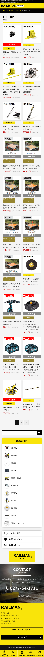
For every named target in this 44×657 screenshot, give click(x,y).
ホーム (3, 10)
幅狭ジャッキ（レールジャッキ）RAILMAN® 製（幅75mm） (32, 51)
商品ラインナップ (15, 10)
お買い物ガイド (15, 539)
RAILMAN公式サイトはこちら (22, 630)
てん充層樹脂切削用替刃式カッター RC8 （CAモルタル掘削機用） (32, 89)
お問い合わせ (14, 545)
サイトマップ (22, 637)
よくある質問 (14, 533)
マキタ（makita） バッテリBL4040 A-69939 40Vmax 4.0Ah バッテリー (12, 367)
